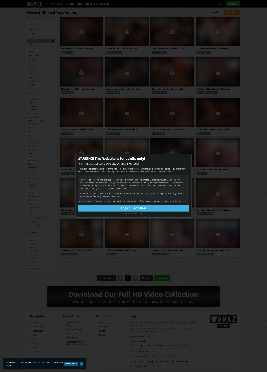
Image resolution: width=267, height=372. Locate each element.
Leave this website (133, 213)
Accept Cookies (71, 363)
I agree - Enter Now (133, 208)
